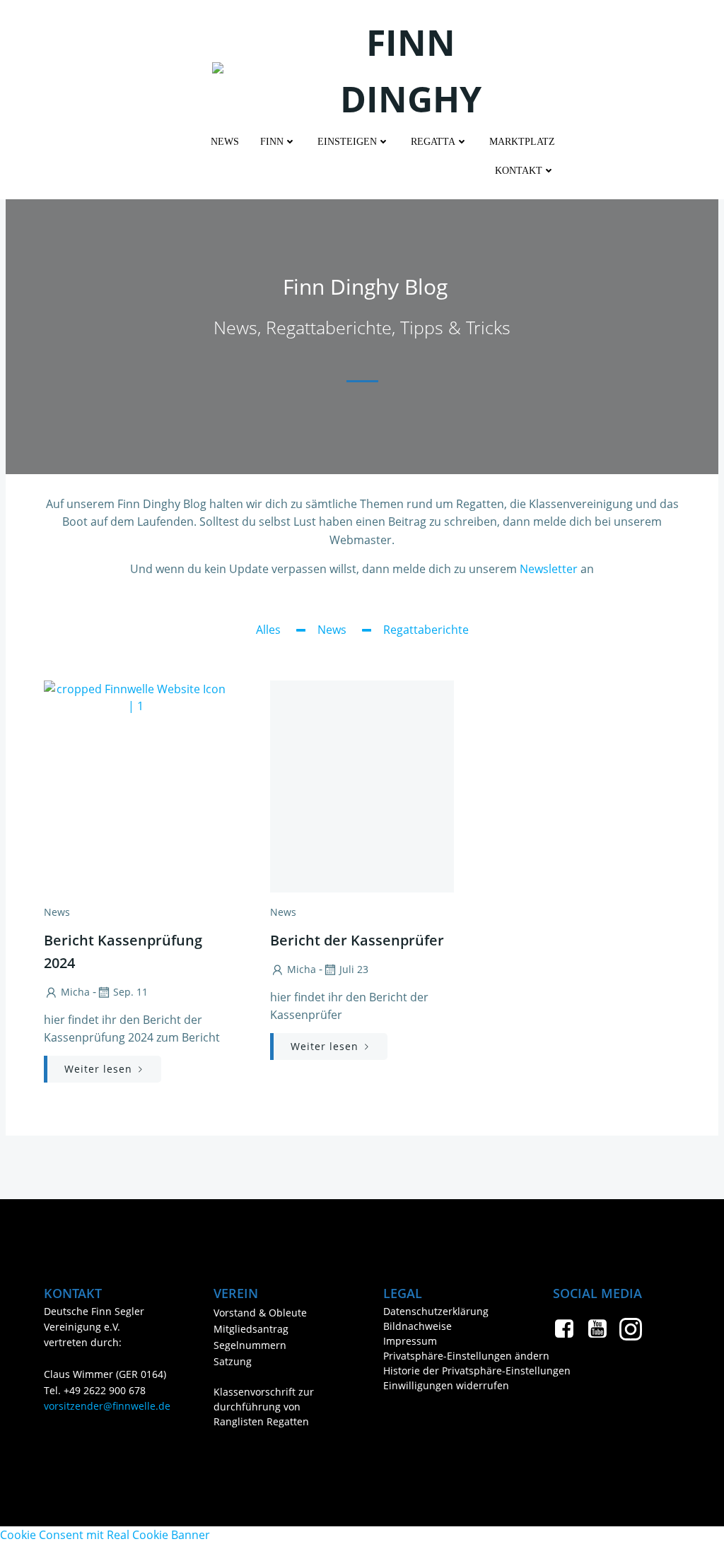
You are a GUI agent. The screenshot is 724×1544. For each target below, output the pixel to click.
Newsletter (549, 569)
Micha (75, 991)
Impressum (410, 1341)
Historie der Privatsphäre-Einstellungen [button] (446, 1370)
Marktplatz (522, 141)
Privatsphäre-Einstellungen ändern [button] (446, 1355)
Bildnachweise (417, 1326)
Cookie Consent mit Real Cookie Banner (105, 1535)
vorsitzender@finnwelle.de (107, 1406)
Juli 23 (353, 969)
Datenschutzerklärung (436, 1311)
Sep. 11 (130, 991)
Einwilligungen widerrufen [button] (446, 1385)
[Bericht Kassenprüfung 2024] (136, 785)
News (225, 141)
